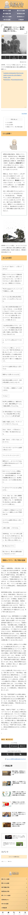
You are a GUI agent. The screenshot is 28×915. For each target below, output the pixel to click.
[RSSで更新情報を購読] (20, 754)
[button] (25, 471)
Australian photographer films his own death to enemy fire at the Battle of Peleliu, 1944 (13, 75)
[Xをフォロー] (7, 754)
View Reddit (24, 113)
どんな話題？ (10, 122)
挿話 (4, 739)
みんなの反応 (10, 124)
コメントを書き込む (14, 856)
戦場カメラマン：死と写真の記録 (14, 126)
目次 (12, 119)
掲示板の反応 (10, 739)
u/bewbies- (8, 79)
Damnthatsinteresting (17, 79)
